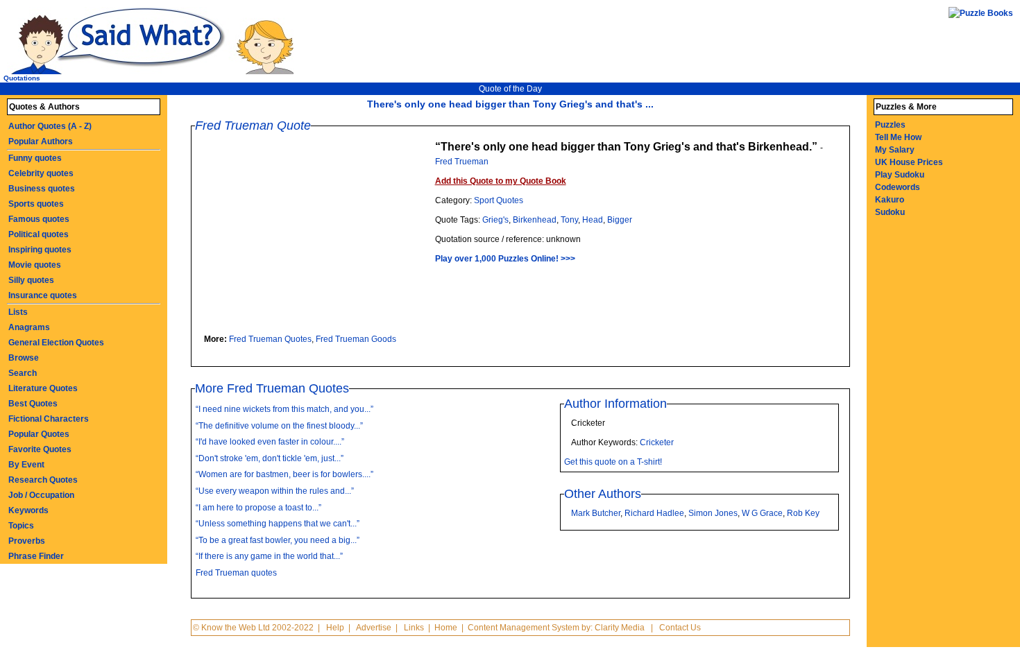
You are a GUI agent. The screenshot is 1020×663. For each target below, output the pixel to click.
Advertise (373, 627)
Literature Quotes (43, 388)
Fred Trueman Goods (356, 339)
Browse (23, 358)
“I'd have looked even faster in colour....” (270, 442)
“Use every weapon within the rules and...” (275, 491)
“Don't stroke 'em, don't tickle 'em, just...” (269, 458)
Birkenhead (534, 220)
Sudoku (890, 212)
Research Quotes (43, 480)
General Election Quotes (56, 342)
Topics (21, 526)
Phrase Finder (36, 556)
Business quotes (41, 188)
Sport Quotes (498, 200)
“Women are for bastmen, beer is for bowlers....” (284, 474)
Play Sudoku (899, 175)
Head (592, 220)
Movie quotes (34, 265)
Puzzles (890, 125)
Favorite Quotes (39, 449)
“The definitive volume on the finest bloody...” (279, 426)
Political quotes (38, 234)
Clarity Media (620, 627)
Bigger (619, 220)
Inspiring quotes (39, 250)
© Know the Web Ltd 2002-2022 (253, 627)
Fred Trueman (461, 161)
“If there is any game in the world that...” (269, 556)
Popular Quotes (38, 434)
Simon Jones (713, 513)
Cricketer (657, 442)
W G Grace (762, 513)
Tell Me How (898, 137)
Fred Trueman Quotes (270, 339)
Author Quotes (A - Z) (50, 126)
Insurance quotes (42, 295)
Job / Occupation (41, 495)
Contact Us (680, 627)
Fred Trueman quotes (236, 573)
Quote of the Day (510, 89)
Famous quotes (38, 219)
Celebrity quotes (41, 173)
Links (414, 627)
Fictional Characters (48, 419)
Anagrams (29, 327)
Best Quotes (33, 403)
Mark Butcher (595, 513)
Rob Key (803, 513)
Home (445, 627)
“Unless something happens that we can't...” (277, 523)
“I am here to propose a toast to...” (258, 508)
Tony (569, 220)
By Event (26, 465)
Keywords (28, 510)
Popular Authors (40, 141)
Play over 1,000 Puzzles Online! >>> (505, 259)
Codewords (897, 187)
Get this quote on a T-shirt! (613, 462)
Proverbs (26, 541)
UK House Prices (909, 162)
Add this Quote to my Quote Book (500, 181)
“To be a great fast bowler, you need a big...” (277, 540)
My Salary (895, 150)
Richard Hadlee (654, 513)
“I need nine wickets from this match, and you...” (284, 409)
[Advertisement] (318, 236)
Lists (18, 312)
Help (335, 627)
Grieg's (495, 220)
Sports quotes (36, 204)
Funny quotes (35, 158)
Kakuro (889, 200)
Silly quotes (31, 280)
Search (22, 373)
